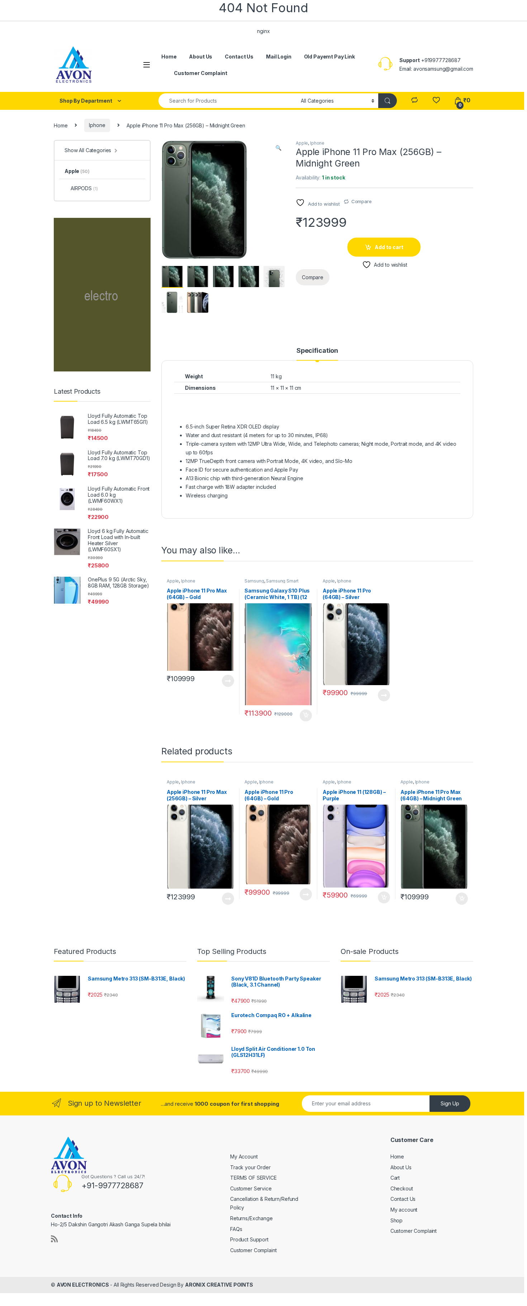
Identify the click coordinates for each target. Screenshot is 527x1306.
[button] (278, 148)
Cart (395, 1178)
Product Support (249, 1239)
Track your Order (250, 1167)
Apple (302, 143)
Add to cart (389, 247)
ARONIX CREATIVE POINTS (219, 1285)
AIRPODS (84, 188)
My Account (244, 1156)
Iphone (97, 125)
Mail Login (278, 56)
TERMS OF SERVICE (253, 1178)
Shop (396, 1220)
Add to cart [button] (306, 716)
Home (168, 56)
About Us (200, 56)
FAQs (236, 1229)
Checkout (401, 1188)
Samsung (254, 581)
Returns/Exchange (251, 1218)
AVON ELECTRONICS (83, 1285)
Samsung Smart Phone (271, 583)
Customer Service (251, 1188)
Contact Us (239, 56)
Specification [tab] (317, 350)
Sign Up (450, 1103)
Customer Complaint (200, 73)
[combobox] (227, 100)
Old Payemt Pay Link (329, 56)
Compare (361, 201)
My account (404, 1210)
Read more (228, 681)
